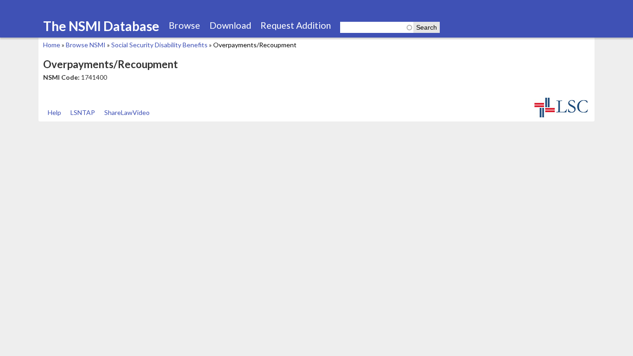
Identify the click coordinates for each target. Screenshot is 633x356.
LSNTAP (82, 112)
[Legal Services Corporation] (561, 117)
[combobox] (376, 27)
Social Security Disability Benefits (159, 45)
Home (51, 45)
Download (230, 25)
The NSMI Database (101, 26)
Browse (184, 25)
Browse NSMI (86, 45)
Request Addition (295, 25)
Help (54, 112)
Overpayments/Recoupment (255, 45)
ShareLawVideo (127, 112)
